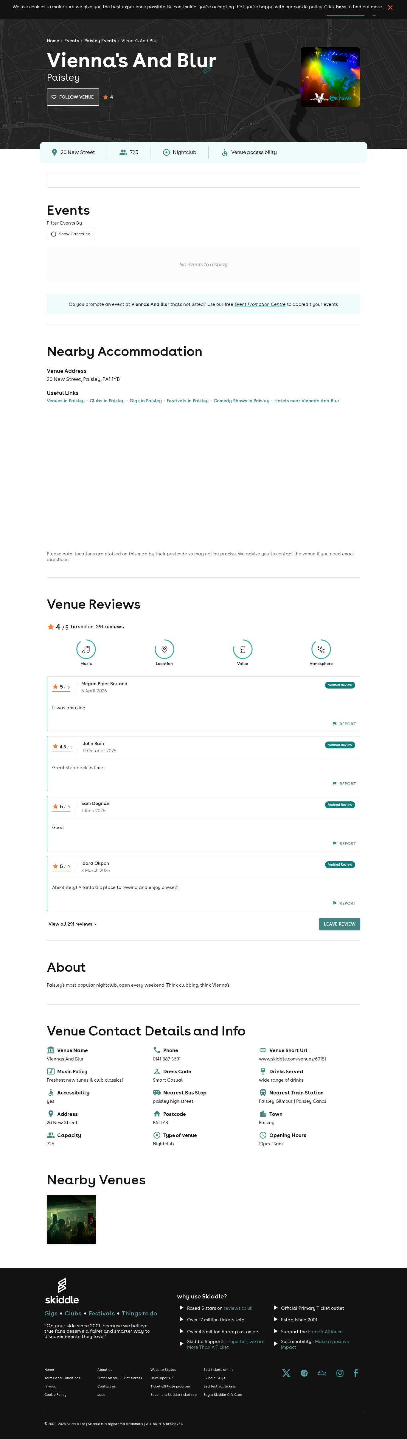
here (341, 7)
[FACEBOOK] (356, 1373)
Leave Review (339, 924)
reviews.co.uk (238, 1308)
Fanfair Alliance (325, 1331)
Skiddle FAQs (214, 1378)
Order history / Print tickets (119, 1378)
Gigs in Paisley (146, 401)
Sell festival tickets (220, 1386)
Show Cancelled (74, 233)
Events (71, 40)
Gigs (51, 1313)
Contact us (106, 1386)
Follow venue (76, 97)
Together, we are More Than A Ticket (226, 1344)
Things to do (139, 1313)
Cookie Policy (55, 1395)
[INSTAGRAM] (340, 1373)
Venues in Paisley (66, 401)
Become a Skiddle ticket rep (173, 1395)
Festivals (102, 1313)
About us (104, 1370)
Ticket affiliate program (170, 1386)
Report (348, 723)
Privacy (50, 1386)
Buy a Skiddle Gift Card (223, 1395)
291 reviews (110, 626)
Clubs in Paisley (107, 401)
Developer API (161, 1378)
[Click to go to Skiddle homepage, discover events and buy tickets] (61, 1290)
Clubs (73, 1313)
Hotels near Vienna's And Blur (306, 401)
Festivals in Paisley (188, 401)
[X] (286, 1373)
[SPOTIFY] (304, 1373)
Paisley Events (100, 40)
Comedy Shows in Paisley (241, 401)
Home (53, 40)
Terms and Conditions (62, 1378)
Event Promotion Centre (260, 304)
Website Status (163, 1370)
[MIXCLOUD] (322, 1373)
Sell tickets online (219, 1370)
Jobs (101, 1395)
